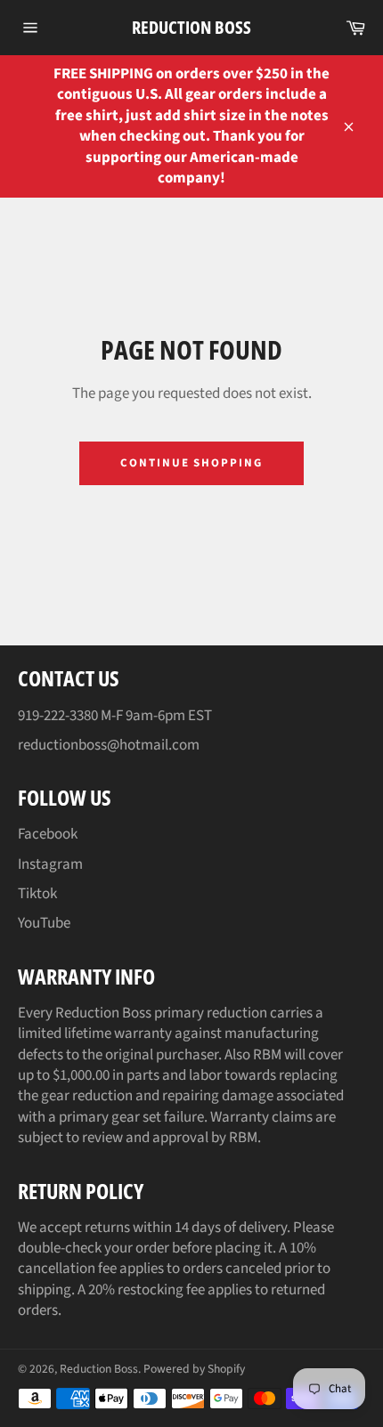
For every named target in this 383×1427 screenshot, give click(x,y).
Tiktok (37, 893)
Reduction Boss (191, 27)
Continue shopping (191, 463)
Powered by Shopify (194, 1368)
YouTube (44, 923)
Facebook (47, 834)
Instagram (50, 864)
